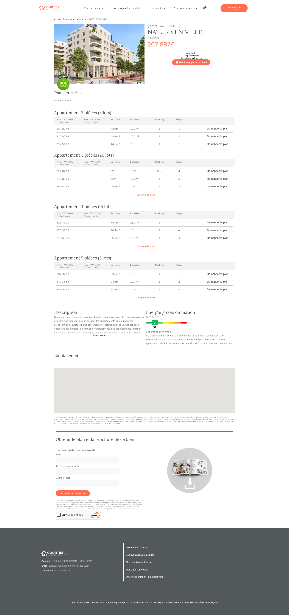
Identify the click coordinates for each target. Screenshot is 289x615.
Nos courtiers (157, 8)
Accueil (57, 19)
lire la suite (99, 335)
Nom (58, 454)
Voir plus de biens (146, 195)
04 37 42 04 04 (62, 570)
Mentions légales (209, 602)
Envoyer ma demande (73, 493)
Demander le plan (217, 128)
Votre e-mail (63, 477)
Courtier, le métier (94, 8)
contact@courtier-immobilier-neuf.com (69, 565)
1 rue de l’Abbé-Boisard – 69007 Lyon (72, 561)
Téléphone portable (67, 466)
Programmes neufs (185, 8)
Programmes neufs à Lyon (75, 19)
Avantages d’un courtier (127, 8)
